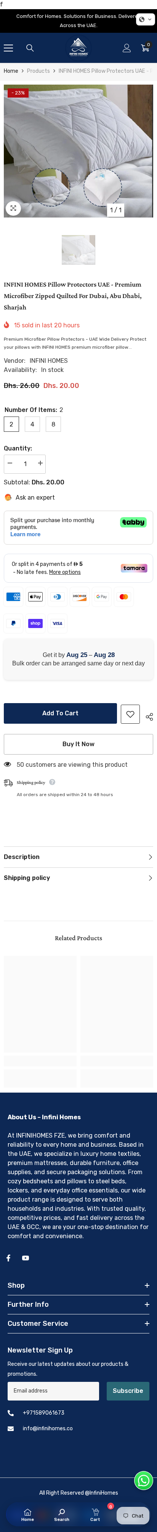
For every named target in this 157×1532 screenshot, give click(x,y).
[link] (40, 1061)
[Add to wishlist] (130, 714)
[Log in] (127, 48)
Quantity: (18, 448)
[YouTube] (25, 1258)
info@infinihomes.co (48, 1428)
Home (11, 71)
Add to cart (60, 713)
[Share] (146, 716)
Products (38, 71)
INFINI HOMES (49, 360)
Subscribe (128, 1390)
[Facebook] (8, 1258)
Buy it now (78, 744)
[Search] (30, 48)
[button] (145, 19)
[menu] (8, 48)
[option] (78, 151)
